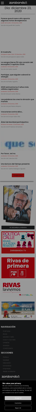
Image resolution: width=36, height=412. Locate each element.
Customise (18, 403)
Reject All (18, 408)
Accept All (18, 398)
